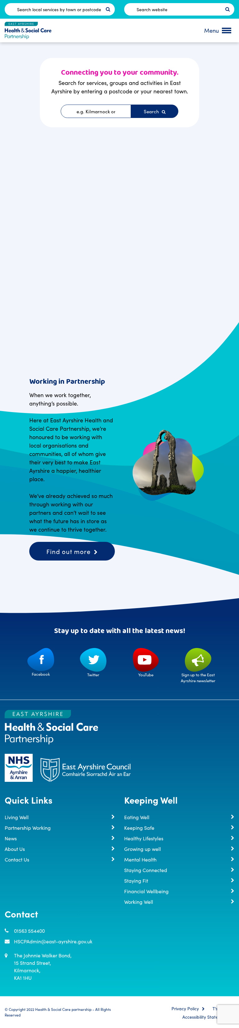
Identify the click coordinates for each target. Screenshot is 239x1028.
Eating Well (136, 817)
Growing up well (142, 848)
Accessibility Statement (205, 1017)
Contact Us (17, 859)
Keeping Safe (139, 827)
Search (152, 111)
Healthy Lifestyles (143, 838)
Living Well (17, 817)
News (11, 838)
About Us (15, 848)
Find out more (68, 551)
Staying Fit (136, 880)
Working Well (138, 901)
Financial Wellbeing (146, 891)
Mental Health (140, 859)
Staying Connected (145, 869)
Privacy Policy (185, 1008)
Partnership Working (28, 827)
